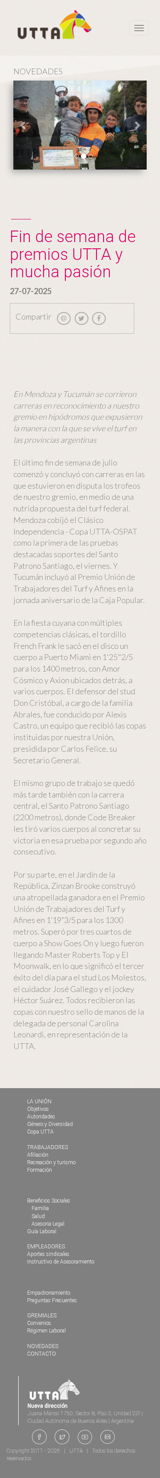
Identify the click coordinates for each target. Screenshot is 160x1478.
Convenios (39, 1323)
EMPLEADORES (46, 1246)
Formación (39, 1170)
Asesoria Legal (48, 1224)
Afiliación (37, 1155)
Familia (40, 1208)
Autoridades (41, 1117)
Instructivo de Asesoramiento (60, 1262)
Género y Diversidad (50, 1124)
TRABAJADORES (47, 1147)
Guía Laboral (41, 1231)
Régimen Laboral (46, 1331)
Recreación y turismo (51, 1162)
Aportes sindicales (48, 1254)
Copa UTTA (40, 1132)
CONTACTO (41, 1354)
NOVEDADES (42, 1346)
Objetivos (38, 1109)
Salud (38, 1216)
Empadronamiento (48, 1293)
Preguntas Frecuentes (52, 1300)
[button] (23, 125)
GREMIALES (41, 1315)
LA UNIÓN (39, 1101)
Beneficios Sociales (48, 1201)
